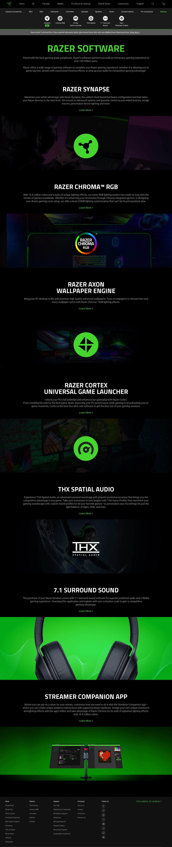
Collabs (32, 822)
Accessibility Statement (61, 834)
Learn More (86, 110)
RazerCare (57, 818)
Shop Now (135, 32)
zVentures (81, 814)
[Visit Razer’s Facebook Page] (103, 806)
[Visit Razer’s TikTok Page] (103, 828)
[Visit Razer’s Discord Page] (103, 837)
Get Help (56, 805)
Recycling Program (60, 830)
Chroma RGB (34, 809)
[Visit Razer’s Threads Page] (103, 815)
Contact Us (82, 818)
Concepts (32, 814)
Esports (32, 818)
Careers (80, 809)
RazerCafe (9, 809)
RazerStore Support (60, 814)
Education (9, 826)
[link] (9, 4)
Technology (33, 805)
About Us (81, 805)
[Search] (153, 4)
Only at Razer (10, 830)
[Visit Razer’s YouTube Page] (103, 824)
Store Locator (10, 814)
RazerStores (9, 805)
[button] (163, 4)
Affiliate (8, 838)
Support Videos (59, 826)
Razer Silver (9, 834)
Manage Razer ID (59, 822)
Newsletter (9, 842)
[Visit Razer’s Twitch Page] (103, 833)
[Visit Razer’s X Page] (103, 819)
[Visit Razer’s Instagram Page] (103, 810)
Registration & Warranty (62, 809)
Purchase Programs (12, 818)
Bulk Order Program (12, 822)
